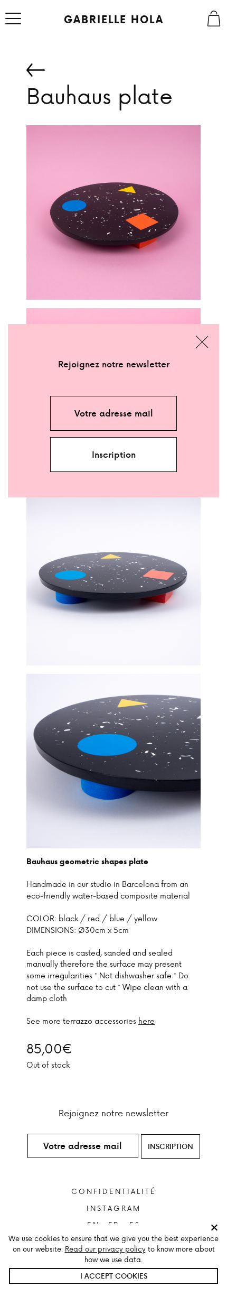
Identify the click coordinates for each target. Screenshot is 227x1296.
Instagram (114, 1208)
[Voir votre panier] (214, 18)
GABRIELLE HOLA (114, 19)
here (146, 1020)
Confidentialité (113, 1191)
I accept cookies (113, 1276)
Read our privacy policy (105, 1249)
